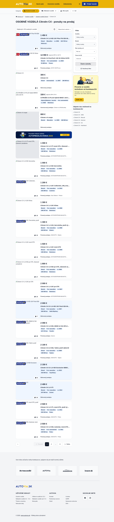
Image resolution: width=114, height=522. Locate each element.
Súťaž (50, 501)
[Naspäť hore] (18, 444)
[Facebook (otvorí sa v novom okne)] (85, 498)
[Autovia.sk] (46, 470)
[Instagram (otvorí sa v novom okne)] (90, 498)
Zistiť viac (79, 99)
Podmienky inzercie (54, 499)
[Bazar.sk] (88, 470)
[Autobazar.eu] (25, 470)
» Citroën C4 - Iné (78, 122)
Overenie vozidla (54, 4)
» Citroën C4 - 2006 (78, 114)
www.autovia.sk (25, 515)
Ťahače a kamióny (21, 501)
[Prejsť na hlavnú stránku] (24, 4)
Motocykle (35, 501)
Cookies (68, 496)
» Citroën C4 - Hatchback (80, 125)
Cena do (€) (78, 55)
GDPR (67, 499)
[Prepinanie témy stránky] (80, 4)
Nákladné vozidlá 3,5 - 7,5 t (23, 499)
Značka (77, 34)
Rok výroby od (79, 48)
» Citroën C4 (76, 112)
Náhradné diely (20, 503)
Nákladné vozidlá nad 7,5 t (39, 499)
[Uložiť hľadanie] (54, 29)
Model (77, 41)
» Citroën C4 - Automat (79, 120)
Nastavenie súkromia (71, 501)
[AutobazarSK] (67, 470)
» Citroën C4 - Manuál (79, 117)
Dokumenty (68, 4)
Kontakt (51, 496)
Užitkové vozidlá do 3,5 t (38, 496)
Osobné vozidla (20, 496)
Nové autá (40, 4)
